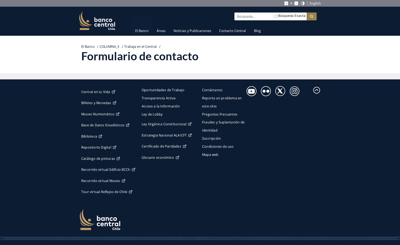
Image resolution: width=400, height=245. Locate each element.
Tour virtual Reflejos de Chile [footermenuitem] (104, 192)
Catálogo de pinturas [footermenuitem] (98, 158)
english (315, 3)
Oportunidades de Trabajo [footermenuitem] (163, 90)
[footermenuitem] (250, 90)
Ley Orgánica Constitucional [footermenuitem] (164, 124)
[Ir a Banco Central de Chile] (97, 21)
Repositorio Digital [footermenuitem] (96, 147)
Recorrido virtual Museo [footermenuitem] (100, 181)
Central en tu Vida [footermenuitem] (95, 92)
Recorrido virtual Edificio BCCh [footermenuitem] (105, 169)
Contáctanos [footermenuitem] (212, 90)
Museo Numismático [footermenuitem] (97, 114)
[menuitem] (141, 28)
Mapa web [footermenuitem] (210, 154)
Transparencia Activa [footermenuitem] (158, 98)
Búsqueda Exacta (291, 16)
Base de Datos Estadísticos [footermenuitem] (102, 125)
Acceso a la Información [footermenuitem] (161, 106)
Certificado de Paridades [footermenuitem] (161, 146)
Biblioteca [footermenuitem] (89, 136)
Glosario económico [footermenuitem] (158, 157)
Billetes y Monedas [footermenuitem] (96, 103)
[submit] (311, 17)
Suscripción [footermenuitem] (211, 138)
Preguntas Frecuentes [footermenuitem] (220, 114)
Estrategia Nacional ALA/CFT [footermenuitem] (164, 135)
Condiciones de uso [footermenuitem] (218, 146)
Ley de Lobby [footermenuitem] (152, 114)
